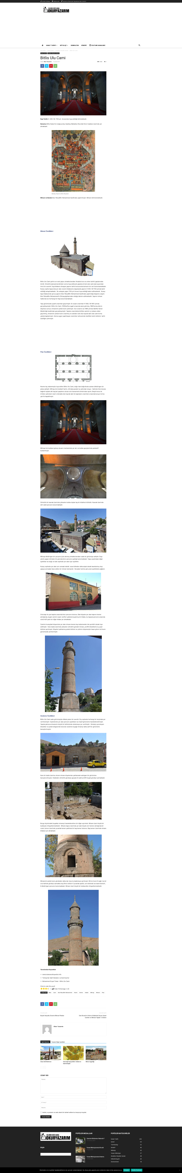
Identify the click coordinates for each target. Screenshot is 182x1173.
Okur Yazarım (47, 61)
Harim (75, 992)
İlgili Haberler (45, 1042)
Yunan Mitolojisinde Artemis (95, 1156)
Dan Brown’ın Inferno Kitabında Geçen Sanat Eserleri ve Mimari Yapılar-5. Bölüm (92, 1016)
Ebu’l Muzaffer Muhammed (65, 992)
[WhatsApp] (55, 66)
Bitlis (50, 992)
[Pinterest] (51, 66)
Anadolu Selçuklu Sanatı (61, 50)
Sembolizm (75, 45)
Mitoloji (63, 45)
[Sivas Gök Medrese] (50, 1053)
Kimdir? (84, 45)
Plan (103, 992)
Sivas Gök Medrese (45, 1061)
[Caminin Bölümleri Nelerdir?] (80, 1141)
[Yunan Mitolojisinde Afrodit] (80, 1150)
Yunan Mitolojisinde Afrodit (95, 1147)
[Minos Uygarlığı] (96, 1053)
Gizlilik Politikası (137, 1170)
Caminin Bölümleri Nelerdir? (95, 1138)
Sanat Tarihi (51, 45)
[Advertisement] (91, 29)
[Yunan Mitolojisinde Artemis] (80, 1159)
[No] (180, 1170)
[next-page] (44, 1067)
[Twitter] (47, 66)
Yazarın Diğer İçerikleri (58, 1042)
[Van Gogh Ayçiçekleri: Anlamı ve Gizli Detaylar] (73, 1053)
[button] (139, 45)
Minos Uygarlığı (90, 1061)
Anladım (126, 1170)
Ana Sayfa (43, 50)
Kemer (81, 992)
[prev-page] (41, 1067)
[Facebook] (42, 66)
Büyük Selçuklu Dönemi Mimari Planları (52, 1015)
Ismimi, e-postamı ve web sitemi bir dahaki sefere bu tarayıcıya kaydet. (64, 1112)
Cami (54, 992)
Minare (98, 992)
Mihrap (92, 992)
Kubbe (86, 992)
